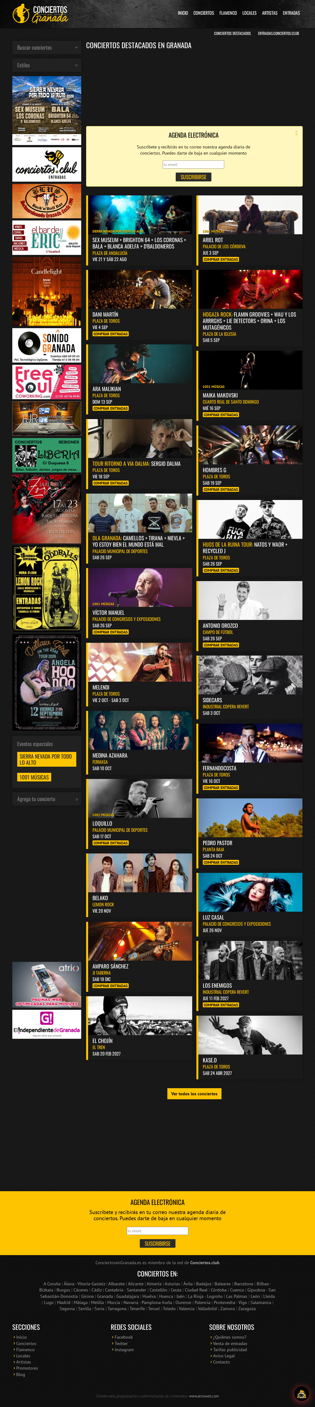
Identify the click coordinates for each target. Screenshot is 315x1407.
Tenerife (137, 1308)
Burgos (63, 1290)
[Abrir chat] (302, 1394)
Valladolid (207, 1308)
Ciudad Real (196, 1290)
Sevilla (84, 1308)
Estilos (23, 65)
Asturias (172, 1284)
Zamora (227, 1308)
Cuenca (237, 1290)
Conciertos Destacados (232, 33)
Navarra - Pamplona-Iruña (148, 1302)
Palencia (202, 1302)
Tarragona (117, 1308)
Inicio (183, 13)
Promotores (27, 1368)
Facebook (124, 1337)
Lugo (49, 1302)
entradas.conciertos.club (278, 33)
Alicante (135, 1284)
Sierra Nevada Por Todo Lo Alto (46, 759)
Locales (249, 13)
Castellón (158, 1290)
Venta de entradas (230, 1343)
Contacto (221, 1362)
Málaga (81, 1302)
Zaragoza (247, 1308)
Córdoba (219, 1290)
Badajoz (203, 1284)
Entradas (291, 13)
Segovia (67, 1308)
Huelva (149, 1296)
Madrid (63, 1302)
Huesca (166, 1296)
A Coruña (52, 1284)
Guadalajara (127, 1296)
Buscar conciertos (34, 47)
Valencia (187, 1308)
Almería (154, 1284)
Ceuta (176, 1290)
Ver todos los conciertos (194, 1094)
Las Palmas (236, 1296)
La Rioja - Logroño (205, 1296)
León (255, 1296)
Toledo (169, 1308)
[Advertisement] (194, 87)
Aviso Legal (224, 1356)
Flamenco (228, 13)
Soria (99, 1308)
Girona (87, 1296)
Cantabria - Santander (125, 1290)
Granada (105, 1296)
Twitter (121, 1343)
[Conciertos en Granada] (40, 13)
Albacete (116, 1284)
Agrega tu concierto (36, 799)
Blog (20, 1374)
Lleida (269, 1296)
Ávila (188, 1284)
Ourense (183, 1302)
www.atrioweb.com (204, 1395)
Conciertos (203, 13)
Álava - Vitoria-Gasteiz (84, 1284)
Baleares (223, 1284)
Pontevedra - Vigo (230, 1302)
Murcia (113, 1302)
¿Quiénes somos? (229, 1337)
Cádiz (97, 1290)
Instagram (124, 1349)
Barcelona (243, 1284)
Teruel (154, 1308)
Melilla (97, 1302)
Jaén (180, 1296)
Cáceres (81, 1290)
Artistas (270, 13)
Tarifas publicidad (230, 1349)
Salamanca (261, 1302)
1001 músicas (34, 777)
